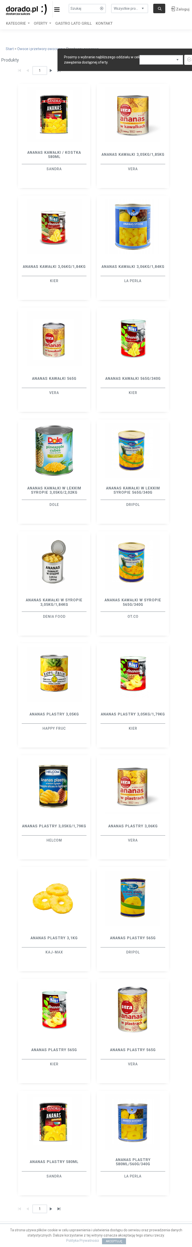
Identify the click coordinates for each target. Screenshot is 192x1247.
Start (10, 49)
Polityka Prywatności (82, 1241)
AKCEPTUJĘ (114, 1241)
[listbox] (129, 7)
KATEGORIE (16, 23)
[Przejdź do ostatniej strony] (59, 1209)
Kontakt (104, 23)
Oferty (41, 23)
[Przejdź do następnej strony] (51, 70)
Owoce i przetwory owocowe (40, 49)
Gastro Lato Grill (73, 23)
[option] (54, 136)
